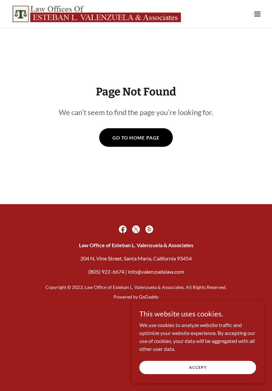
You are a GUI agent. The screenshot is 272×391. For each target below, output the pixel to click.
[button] (257, 14)
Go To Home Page (136, 137)
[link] (97, 14)
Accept (198, 367)
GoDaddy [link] (149, 297)
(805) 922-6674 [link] (106, 271)
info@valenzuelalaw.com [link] (156, 271)
